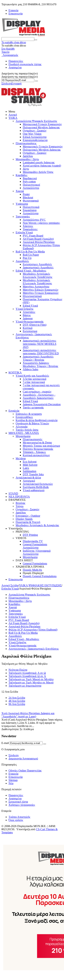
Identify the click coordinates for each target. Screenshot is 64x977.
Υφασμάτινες (30, 229)
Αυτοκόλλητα (30, 213)
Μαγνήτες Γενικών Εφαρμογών (40, 292)
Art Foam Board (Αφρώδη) (38, 238)
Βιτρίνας (20, 503)
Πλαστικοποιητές (32, 439)
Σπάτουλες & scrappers (29, 413)
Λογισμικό (29, 480)
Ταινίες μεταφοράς (33, 407)
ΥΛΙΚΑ (13, 117)
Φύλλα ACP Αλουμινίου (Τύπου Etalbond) (33, 629)
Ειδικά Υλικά (30, 305)
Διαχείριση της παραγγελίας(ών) (19, 76)
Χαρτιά (20, 191)
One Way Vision (32, 133)
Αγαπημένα (15, 67)
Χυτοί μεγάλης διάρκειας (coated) (42, 165)
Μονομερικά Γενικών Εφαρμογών (42, 124)
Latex (26, 467)
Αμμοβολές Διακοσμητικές (38, 397)
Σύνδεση (6, 83)
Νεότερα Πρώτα (18, 669)
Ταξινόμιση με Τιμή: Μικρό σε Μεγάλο (31, 679)
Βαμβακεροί (30, 178)
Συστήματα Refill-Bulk (36, 487)
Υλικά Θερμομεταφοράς (30, 321)
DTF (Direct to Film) (34, 324)
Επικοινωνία (16, 13)
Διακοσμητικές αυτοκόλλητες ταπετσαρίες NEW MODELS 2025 (39, 344)
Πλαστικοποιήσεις (26, 143)
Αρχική (13, 114)
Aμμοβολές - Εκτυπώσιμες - (39, 394)
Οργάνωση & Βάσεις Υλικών (32, 423)
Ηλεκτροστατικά (32, 296)
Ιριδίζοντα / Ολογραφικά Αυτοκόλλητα (36, 552)
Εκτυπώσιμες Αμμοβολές (37, 264)
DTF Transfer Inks (33, 474)
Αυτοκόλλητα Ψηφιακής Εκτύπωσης (36, 121)
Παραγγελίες (16, 61)
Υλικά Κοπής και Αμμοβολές (32, 375)
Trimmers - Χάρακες (34, 452)
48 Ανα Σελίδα (17, 700)
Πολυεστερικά (31, 206)
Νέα (11, 783)
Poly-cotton (29, 181)
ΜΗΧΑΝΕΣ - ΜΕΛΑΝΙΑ (24, 432)
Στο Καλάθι (8, 48)
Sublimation (29, 471)
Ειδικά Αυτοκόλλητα (34, 136)
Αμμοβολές (22, 261)
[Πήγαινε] (36, 81)
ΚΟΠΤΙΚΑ (15, 372)
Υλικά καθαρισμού (33, 490)
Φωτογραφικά (31, 200)
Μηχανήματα (23, 436)
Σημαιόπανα (29, 210)
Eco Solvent (29, 461)
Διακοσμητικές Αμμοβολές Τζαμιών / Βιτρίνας (38, 358)
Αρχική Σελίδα (9, 585)
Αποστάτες (29, 312)
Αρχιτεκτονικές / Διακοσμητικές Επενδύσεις (34, 648)
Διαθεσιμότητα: (10, 729)
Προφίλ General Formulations (40, 576)
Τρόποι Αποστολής (19, 816)
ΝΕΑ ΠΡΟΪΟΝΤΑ (19, 496)
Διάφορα (28, 318)
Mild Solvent (30, 464)
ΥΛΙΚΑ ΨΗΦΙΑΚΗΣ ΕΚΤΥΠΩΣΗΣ (40, 585)
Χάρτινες (28, 226)
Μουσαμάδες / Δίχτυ (27, 159)
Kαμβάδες (21, 175)
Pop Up (27, 257)
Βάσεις (27, 315)
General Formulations (35, 563)
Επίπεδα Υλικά (24, 232)
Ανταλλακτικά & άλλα (28, 477)
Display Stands (24, 518)
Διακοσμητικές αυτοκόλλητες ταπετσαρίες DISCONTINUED (41, 352)
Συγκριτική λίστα (18, 801)
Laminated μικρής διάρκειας (39, 162)
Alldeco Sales (30, 369)
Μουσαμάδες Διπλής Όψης (38, 171)
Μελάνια (21, 458)
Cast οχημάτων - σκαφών (37, 391)
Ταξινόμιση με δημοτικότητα (25, 685)
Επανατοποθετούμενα (35, 140)
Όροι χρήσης (16, 820)
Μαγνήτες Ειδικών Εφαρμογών (40, 289)
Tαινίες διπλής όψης (27, 429)
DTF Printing (30, 534)
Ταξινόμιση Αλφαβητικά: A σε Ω (27, 672)
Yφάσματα (22, 203)
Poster (26, 194)
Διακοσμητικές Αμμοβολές (38, 267)
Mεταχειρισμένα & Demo (37, 442)
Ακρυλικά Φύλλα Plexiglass (39, 241)
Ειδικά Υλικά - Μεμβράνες (31, 270)
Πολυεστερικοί (31, 184)
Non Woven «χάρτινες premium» (41, 222)
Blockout (28, 197)
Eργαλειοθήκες (24, 417)
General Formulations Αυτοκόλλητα (35, 546)
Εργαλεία (14, 410)
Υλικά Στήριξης (24, 308)
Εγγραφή (16, 83)
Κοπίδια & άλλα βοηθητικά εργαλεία (36, 420)
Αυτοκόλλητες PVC (34, 219)
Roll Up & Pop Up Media (30, 251)
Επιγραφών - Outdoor (28, 515)
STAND (13, 493)
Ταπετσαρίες (23, 216)
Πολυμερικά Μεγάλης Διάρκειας (41, 127)
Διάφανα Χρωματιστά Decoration (42, 404)
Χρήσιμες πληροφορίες (22, 804)
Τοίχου (19, 506)
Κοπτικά (27, 327)
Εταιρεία (13, 10)
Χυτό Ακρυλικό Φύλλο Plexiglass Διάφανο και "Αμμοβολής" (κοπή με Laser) (27, 715)
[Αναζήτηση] (35, 39)
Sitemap (13, 780)
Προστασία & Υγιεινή (28, 522)
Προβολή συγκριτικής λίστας (25, 64)
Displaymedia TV (33, 541)
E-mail (5, 742)
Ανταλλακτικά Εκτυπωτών (38, 483)
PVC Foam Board (33, 235)
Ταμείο (5, 51)
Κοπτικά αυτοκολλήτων (36, 455)
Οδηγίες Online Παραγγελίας (25, 770)
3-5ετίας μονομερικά (34, 378)
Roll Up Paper (31, 254)
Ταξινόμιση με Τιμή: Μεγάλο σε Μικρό (31, 682)
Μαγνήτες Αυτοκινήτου (36, 286)
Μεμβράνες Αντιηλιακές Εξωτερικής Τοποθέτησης (37, 282)
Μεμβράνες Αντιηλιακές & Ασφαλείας (37, 525)
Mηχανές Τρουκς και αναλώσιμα (41, 445)
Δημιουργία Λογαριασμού (23, 758)
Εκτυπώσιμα (30, 331)
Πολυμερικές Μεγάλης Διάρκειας (42, 149)
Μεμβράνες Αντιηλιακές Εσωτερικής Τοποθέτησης (37, 275)
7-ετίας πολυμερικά (34, 382)
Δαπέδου (28, 156)
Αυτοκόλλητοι (31, 187)
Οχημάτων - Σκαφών (34, 130)
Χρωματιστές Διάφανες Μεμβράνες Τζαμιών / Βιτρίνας (40, 364)
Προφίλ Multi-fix (32, 569)
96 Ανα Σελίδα (17, 704)
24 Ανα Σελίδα (17, 697)
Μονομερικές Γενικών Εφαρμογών (43, 146)
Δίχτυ (26, 168)
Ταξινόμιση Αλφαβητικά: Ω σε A (27, 676)
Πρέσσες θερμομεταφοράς (38, 448)
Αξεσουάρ (22, 426)
